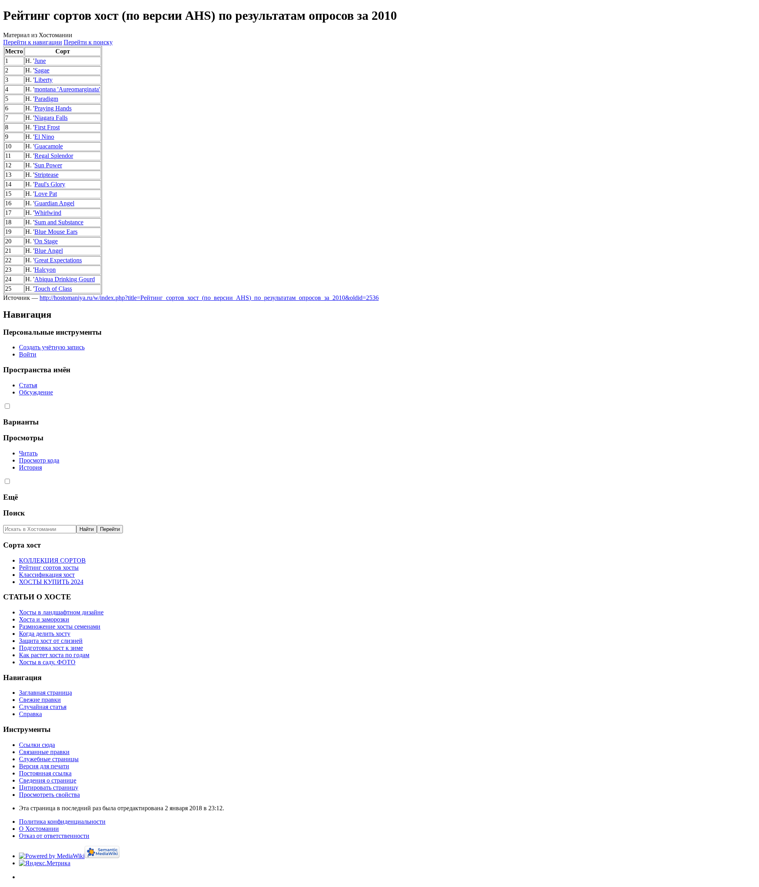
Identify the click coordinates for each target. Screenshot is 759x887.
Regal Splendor (53, 155)
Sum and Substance (58, 222)
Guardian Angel (54, 203)
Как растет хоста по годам (54, 655)
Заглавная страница (45, 692)
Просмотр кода (39, 460)
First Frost (47, 127)
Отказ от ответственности (54, 835)
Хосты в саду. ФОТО (47, 662)
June (40, 60)
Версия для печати (44, 766)
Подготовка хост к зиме (51, 647)
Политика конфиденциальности (62, 821)
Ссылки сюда (37, 744)
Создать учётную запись (52, 347)
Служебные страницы (49, 759)
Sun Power (48, 165)
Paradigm (46, 98)
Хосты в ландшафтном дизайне (61, 612)
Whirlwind (47, 212)
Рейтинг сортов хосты (49, 567)
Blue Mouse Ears (55, 231)
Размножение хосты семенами (59, 626)
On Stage (46, 241)
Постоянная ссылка (45, 773)
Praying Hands (53, 108)
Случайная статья (42, 706)
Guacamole (48, 146)
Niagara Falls (51, 117)
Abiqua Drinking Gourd (64, 279)
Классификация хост (47, 574)
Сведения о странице (47, 780)
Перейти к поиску (88, 42)
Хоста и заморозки (44, 619)
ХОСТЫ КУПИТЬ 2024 (51, 581)
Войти (27, 354)
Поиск (14, 513)
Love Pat (45, 193)
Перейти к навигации (32, 42)
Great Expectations (58, 260)
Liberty (43, 79)
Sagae (41, 70)
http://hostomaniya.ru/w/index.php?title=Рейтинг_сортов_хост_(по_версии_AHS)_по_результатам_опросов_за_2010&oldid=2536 (209, 297)
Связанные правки (44, 752)
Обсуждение (36, 392)
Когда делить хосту (44, 633)
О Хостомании (39, 828)
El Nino (44, 136)
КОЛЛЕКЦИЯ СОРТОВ (52, 560)
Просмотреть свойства (49, 794)
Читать (28, 453)
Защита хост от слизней (51, 640)
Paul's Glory (49, 184)
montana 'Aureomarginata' (67, 89)
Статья (28, 385)
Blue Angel (48, 250)
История (30, 467)
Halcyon (45, 269)
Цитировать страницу (48, 787)
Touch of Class (53, 288)
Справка (30, 714)
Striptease (46, 174)
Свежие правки (40, 699)
